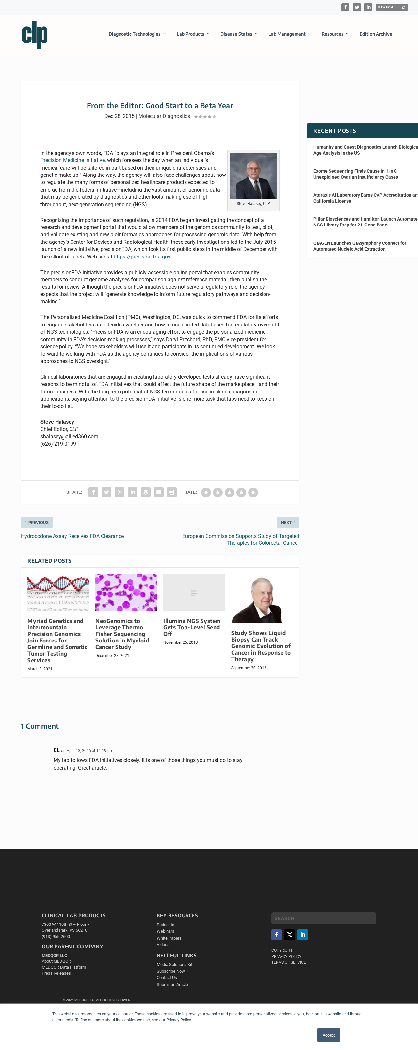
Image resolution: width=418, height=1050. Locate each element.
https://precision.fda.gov (142, 257)
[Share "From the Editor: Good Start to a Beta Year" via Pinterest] (119, 492)
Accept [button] (329, 1035)
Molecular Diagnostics (164, 116)
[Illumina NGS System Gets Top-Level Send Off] (194, 592)
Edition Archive (376, 34)
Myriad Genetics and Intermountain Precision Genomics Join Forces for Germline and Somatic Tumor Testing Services (57, 640)
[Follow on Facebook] (276, 934)
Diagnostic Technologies (135, 34)
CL (57, 750)
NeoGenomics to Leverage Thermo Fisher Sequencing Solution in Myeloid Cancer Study (122, 634)
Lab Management (287, 34)
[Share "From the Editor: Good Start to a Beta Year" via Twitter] (106, 492)
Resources (333, 34)
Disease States (236, 34)
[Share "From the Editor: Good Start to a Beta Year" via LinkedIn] (132, 492)
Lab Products (190, 34)
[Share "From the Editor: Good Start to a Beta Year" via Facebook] (93, 492)
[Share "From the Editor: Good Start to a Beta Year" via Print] (171, 492)
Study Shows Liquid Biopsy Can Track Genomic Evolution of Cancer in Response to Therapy (261, 646)
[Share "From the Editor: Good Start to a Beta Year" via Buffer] (145, 492)
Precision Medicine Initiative (72, 160)
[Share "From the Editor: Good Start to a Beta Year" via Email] (158, 492)
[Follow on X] (289, 934)
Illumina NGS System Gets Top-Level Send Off (192, 627)
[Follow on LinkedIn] (302, 934)
